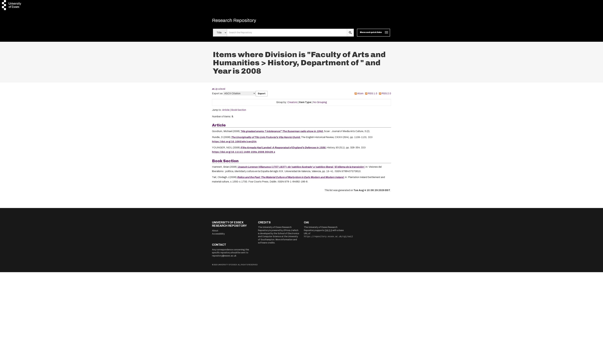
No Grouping (320, 102)
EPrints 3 (287, 230)
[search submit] (350, 33)
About (215, 231)
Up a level (220, 89)
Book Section (238, 110)
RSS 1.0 (372, 93)
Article (225, 110)
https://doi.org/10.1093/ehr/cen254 (234, 141)
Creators (292, 102)
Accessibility (218, 234)
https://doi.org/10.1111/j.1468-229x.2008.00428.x (243, 152)
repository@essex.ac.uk (224, 256)
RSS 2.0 (386, 93)
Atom (360, 93)
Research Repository (234, 20)
